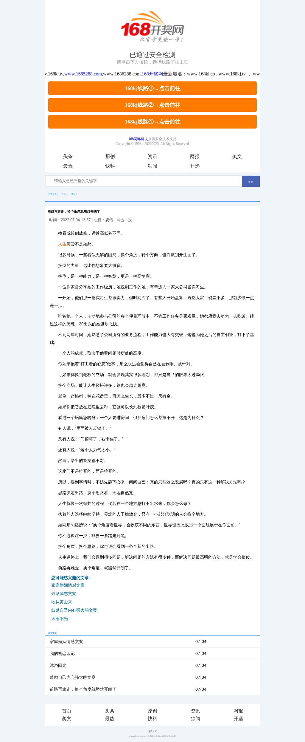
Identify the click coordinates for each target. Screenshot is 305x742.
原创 (110, 156)
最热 (68, 166)
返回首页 (152, 731)
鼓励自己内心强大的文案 (74, 610)
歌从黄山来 (61, 601)
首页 (66, 710)
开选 (195, 166)
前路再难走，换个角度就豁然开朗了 (83, 689)
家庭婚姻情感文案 (68, 585)
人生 (62, 244)
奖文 (237, 156)
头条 (68, 156)
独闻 (152, 166)
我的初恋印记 (62, 653)
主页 (64, 194)
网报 (195, 156)
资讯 (152, 156)
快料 (110, 166)
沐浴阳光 (59, 618)
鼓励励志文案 (63, 593)
